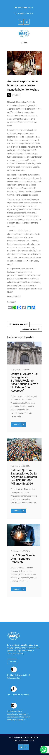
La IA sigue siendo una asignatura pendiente (23, 559)
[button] (43, 749)
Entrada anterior (20, 324)
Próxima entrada (29, 329)
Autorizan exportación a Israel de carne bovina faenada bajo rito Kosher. (23, 85)
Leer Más (16, 424)
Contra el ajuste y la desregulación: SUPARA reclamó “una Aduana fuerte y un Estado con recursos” (25, 382)
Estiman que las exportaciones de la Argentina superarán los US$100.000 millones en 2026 (24, 477)
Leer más (13, 662)
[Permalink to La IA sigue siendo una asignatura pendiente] (23, 545)
